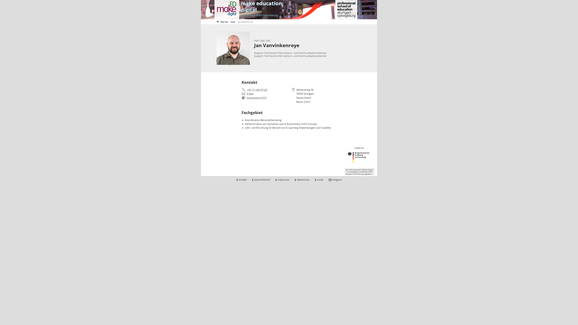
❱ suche (319, 179)
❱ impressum (282, 179)
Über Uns (224, 22)
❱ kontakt (241, 179)
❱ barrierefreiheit (261, 179)
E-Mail (250, 93)
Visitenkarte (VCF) (257, 97)
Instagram (337, 179)
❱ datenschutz (301, 179)
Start (217, 21)
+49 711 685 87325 (257, 89)
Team (232, 22)
